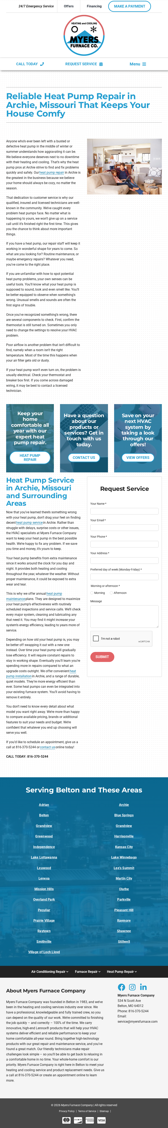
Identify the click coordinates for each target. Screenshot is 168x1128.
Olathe (124, 889)
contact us (47, 747)
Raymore (124, 920)
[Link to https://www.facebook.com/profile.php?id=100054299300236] (121, 987)
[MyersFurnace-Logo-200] (84, 16)
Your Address (99, 553)
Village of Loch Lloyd (44, 952)
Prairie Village (44, 920)
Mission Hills (44, 889)
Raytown (44, 931)
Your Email (98, 520)
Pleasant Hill (123, 910)
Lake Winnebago (124, 857)
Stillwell (124, 942)
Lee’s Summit (124, 868)
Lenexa (44, 878)
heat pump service (29, 523)
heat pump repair (51, 172)
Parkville (124, 899)
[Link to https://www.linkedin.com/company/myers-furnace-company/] (143, 987)
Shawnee (124, 931)
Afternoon (120, 592)
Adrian (44, 805)
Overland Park (44, 899)
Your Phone (98, 536)
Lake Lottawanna (44, 857)
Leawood (44, 868)
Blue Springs (124, 815)
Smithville (43, 942)
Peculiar (44, 910)
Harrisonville (124, 836)
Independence (44, 847)
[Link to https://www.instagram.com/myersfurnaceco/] (132, 987)
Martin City (124, 878)
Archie (124, 805)
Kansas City (124, 847)
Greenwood (44, 836)
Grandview (44, 826)
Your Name (98, 503)
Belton (44, 815)
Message (96, 601)
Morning (99, 592)
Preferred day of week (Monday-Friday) (116, 569)
